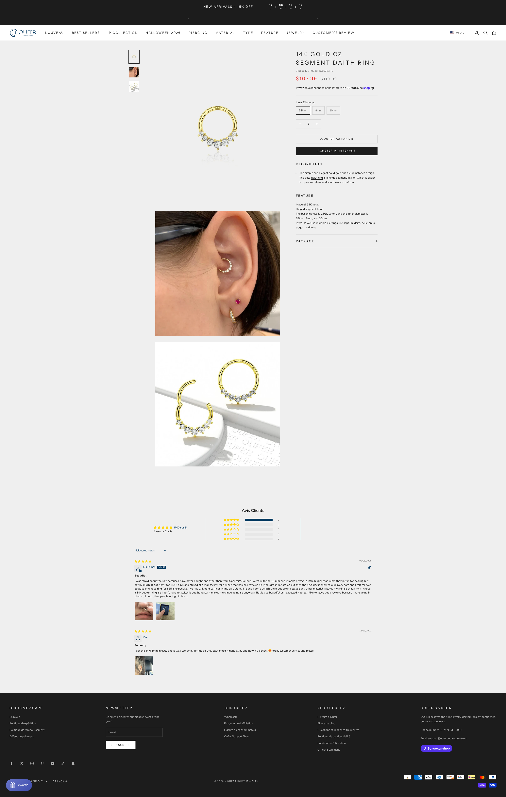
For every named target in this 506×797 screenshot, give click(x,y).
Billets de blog (326, 723)
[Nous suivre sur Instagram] (32, 763)
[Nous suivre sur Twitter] (22, 763)
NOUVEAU (54, 33)
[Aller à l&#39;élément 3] (134, 86)
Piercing (198, 33)
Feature (270, 33)
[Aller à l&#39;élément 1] (134, 57)
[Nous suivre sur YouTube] (53, 763)
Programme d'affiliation (238, 723)
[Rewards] (19, 785)
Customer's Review (334, 33)
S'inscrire (120, 745)
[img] (142, 561)
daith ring (317, 177)
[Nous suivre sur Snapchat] (73, 763)
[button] (232, 520)
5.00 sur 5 (180, 527)
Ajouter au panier (336, 139)
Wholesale (230, 717)
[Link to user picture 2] (165, 611)
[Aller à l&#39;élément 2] (134, 72)
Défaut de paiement (21, 736)
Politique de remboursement (26, 730)
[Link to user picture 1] (143, 611)
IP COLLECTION (123, 33)
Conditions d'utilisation (331, 743)
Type (248, 33)
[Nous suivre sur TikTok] (63, 763)
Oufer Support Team (236, 736)
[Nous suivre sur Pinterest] (42, 763)
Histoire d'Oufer (327, 717)
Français (60, 781)
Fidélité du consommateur (240, 730)
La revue (14, 717)
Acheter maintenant (337, 151)
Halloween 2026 (163, 33)
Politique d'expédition (22, 723)
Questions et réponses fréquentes (338, 730)
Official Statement (328, 750)
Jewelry (296, 33)
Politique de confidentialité (333, 736)
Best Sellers (86, 33)
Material (225, 33)
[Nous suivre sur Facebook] (11, 763)
